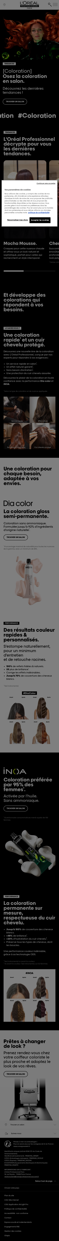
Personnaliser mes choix (17, 220)
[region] (30, 203)
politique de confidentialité (38, 213)
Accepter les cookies (40, 220)
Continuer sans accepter (46, 183)
